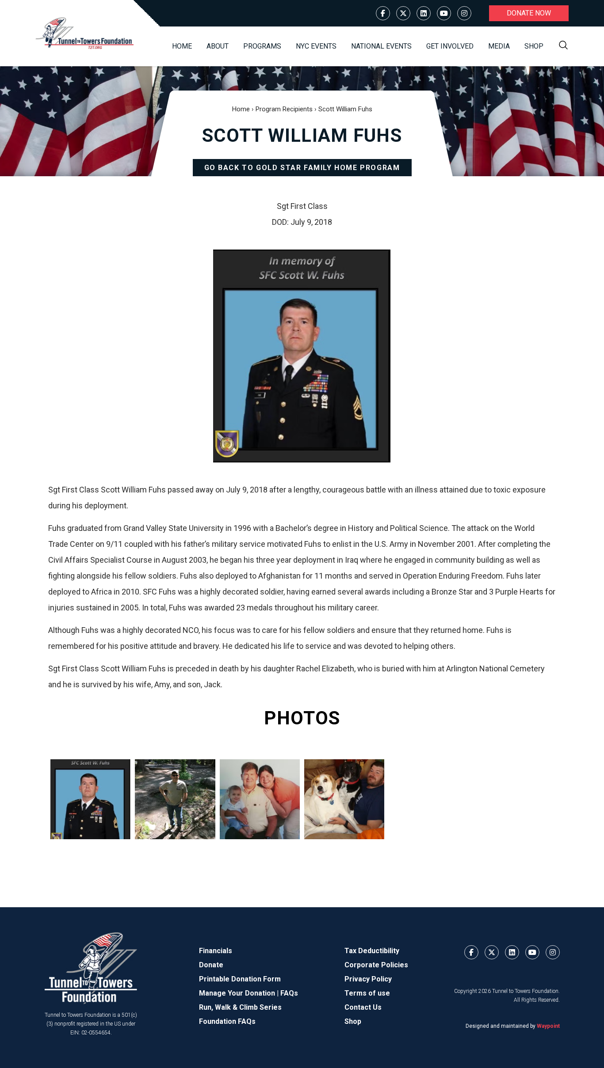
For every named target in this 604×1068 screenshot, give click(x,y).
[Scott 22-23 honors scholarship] (175, 799)
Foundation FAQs (227, 1021)
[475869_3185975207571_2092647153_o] (344, 799)
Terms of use (367, 993)
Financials (215, 951)
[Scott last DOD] (90, 799)
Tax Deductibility (371, 951)
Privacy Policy (368, 979)
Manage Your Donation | (239, 993)
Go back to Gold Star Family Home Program (302, 167)
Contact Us (363, 1007)
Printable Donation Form (240, 979)
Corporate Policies (376, 965)
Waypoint (548, 1026)
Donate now (529, 13)
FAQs (289, 993)
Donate (211, 965)
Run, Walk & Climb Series (240, 1007)
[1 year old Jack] (260, 799)
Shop (533, 46)
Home (182, 46)
